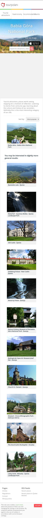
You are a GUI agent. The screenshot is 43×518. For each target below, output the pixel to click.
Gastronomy (17, 14)
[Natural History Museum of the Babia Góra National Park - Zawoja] (21, 317)
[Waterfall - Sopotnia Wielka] (21, 202)
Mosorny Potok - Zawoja (16, 300)
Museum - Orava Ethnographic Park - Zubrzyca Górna (21, 417)
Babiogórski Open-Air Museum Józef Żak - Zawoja (21, 359)
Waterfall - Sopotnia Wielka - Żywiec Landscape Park (20, 215)
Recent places (26, 491)
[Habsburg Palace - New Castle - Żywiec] (21, 260)
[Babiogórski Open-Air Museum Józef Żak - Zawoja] (21, 346)
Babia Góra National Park (21, 28)
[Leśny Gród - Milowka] (21, 462)
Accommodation (27, 14)
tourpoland (12, 5)
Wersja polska (7, 499)
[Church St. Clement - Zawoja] (21, 375)
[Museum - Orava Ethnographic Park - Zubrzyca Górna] (21, 404)
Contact (5, 496)
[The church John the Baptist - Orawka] (21, 433)
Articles (4, 491)
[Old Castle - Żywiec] (21, 231)
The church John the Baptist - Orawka (21, 445)
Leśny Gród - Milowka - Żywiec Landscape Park (18, 474)
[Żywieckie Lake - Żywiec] (21, 173)
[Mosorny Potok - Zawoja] (21, 288)
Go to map (30, 37)
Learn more (19, 505)
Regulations (6, 493)
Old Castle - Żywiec (14, 243)
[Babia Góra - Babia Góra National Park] (21, 133)
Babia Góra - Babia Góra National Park (20, 146)
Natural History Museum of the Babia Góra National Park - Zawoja (21, 330)
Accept (37, 506)
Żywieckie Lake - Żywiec (16, 185)
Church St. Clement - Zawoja (18, 387)
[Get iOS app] (34, 43)
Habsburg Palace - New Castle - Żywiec (19, 272)
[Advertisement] (21, 75)
